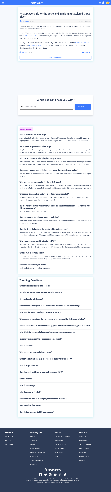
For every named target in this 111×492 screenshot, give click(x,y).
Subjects (22, 10)
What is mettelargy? (28, 385)
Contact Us (83, 440)
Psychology (34, 456)
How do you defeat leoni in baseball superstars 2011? (41, 372)
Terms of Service (85, 444)
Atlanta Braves (35, 45)
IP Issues (82, 461)
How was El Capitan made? (30, 405)
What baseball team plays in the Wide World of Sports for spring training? (50, 306)
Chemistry (33, 440)
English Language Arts (38, 452)
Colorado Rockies (82, 43)
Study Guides (59, 448)
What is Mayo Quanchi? (29, 365)
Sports (28, 10)
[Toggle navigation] (3, 2)
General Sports (36, 10)
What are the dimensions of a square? (35, 286)
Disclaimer (83, 452)
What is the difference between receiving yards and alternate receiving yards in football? (55, 325)
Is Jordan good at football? (30, 392)
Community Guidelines (62, 436)
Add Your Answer (55, 57)
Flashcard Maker (60, 444)
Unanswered (9, 444)
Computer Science (36, 461)
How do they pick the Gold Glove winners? (37, 412)
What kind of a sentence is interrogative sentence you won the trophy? (48, 332)
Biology (32, 444)
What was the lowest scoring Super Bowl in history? (40, 312)
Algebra (32, 436)
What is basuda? (26, 345)
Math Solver (59, 452)
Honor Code (59, 440)
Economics (33, 465)
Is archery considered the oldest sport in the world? (41, 339)
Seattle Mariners (29, 36)
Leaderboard (9, 436)
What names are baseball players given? (36, 352)
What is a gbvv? (26, 379)
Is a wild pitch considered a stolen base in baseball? (41, 292)
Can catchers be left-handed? (31, 299)
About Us (82, 436)
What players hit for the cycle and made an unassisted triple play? (55, 15)
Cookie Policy (84, 456)
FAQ (56, 456)
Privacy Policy (84, 448)
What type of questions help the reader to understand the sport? (46, 359)
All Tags (8, 440)
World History (35, 448)
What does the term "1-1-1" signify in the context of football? (44, 399)
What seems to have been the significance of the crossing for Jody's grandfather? (52, 319)
